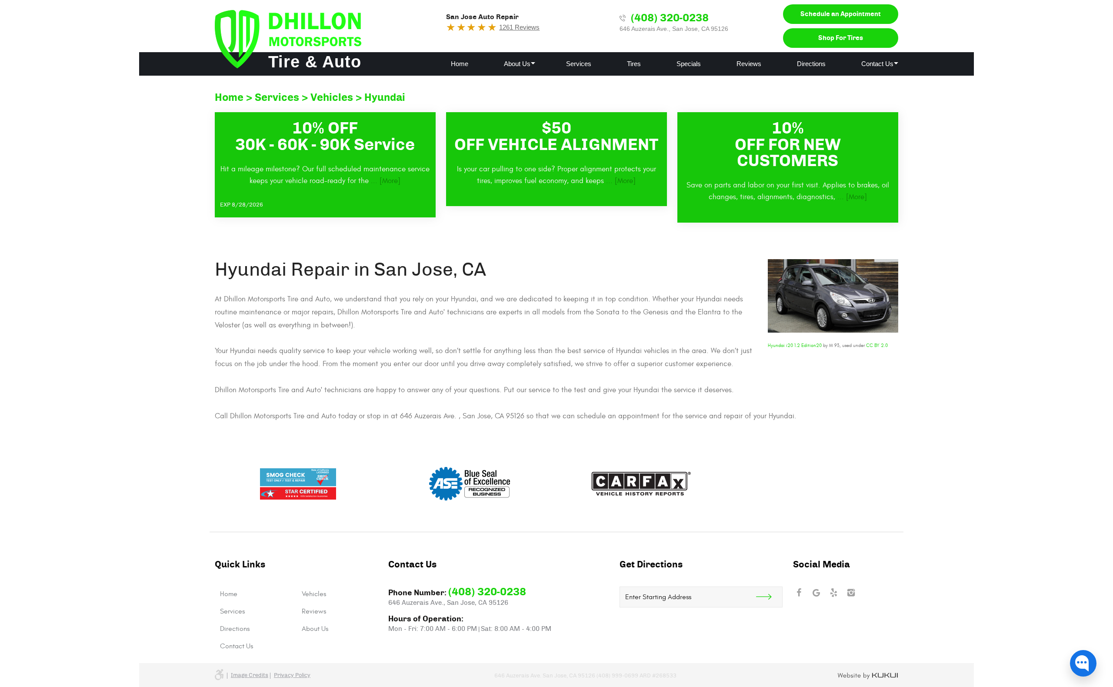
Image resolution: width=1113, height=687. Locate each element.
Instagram (851, 593)
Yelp (834, 593)
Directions (811, 63)
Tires (634, 63)
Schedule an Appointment (840, 14)
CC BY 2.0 (877, 345)
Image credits (249, 675)
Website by (868, 676)
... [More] (384, 181)
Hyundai (384, 98)
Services (578, 63)
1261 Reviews (519, 27)
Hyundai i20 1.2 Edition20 (795, 345)
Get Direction (769, 597)
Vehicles (331, 98)
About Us (517, 63)
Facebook (799, 593)
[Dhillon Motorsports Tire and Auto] (288, 39)
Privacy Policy (292, 675)
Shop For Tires (840, 38)
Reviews (748, 63)
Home (459, 63)
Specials (688, 63)
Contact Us (877, 63)
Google (816, 593)
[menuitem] (459, 64)
